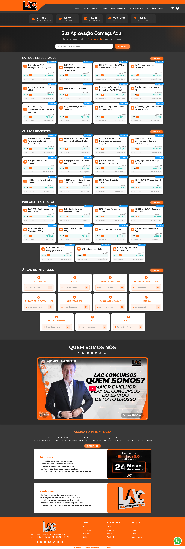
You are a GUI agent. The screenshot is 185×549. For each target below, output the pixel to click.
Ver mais (156, 58)
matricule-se (92, 446)
